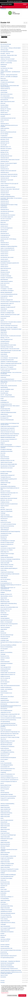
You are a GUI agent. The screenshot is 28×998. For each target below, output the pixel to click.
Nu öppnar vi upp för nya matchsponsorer (8, 368)
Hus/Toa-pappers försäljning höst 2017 (8, 928)
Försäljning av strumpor (5, 502)
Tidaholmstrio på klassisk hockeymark (8, 913)
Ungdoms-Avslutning (5, 286)
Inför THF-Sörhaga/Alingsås (6, 590)
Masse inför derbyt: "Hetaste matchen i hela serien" (10, 159)
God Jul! (2, 121)
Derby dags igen (4, 831)
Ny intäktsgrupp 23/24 (5, 402)
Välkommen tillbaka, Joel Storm (6, 596)
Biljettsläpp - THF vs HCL (5, 610)
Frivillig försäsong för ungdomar (7, 281)
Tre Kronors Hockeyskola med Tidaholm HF (9, 781)
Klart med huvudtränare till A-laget (7, 634)
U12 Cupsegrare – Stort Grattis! (6, 288)
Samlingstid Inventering (5, 341)
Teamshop (2, 659)
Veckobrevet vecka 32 (5, 220)
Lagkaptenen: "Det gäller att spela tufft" (8, 307)
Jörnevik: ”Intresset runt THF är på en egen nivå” (9, 183)
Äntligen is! (3, 442)
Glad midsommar (4, 90)
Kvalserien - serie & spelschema (6, 689)
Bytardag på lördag (4, 83)
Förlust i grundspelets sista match (7, 876)
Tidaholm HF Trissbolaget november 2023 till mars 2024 (11, 363)
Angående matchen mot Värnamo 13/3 (8, 674)
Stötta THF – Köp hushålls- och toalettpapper (9, 76)
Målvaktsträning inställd (5, 601)
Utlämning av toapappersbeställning (7, 803)
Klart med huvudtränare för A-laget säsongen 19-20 (10, 731)
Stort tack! (2, 761)
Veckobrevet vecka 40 (5, 178)
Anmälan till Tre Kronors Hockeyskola (8, 396)
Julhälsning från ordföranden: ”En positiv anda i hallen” (11, 350)
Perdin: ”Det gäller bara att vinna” (7, 339)
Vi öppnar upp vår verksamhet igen (7, 572)
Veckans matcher (4, 680)
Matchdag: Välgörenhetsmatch (6, 292)
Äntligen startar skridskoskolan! (7, 516)
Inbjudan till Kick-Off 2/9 (5, 787)
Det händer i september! (5, 944)
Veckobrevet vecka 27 (5, 242)
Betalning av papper (4, 473)
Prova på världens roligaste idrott (7, 216)
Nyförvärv (2, 650)
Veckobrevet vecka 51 (5, 123)
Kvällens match (3, 880)
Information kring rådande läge (6, 560)
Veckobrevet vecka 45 (5, 157)
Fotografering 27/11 (4, 904)
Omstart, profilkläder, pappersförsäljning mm (9, 568)
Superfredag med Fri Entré (5, 305)
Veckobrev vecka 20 (4, 266)
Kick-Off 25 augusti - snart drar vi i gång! (8, 716)
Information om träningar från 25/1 (7, 544)
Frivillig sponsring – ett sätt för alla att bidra (9, 385)
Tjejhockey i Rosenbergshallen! (6, 964)
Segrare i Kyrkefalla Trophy (6, 809)
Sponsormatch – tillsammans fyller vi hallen (9, 55)
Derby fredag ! (3, 902)
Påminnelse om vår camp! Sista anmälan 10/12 (9, 435)
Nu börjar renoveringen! (5, 458)
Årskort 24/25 (3, 222)
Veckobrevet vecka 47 (5, 150)
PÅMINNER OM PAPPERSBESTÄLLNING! (8, 437)
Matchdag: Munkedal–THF (6, 114)
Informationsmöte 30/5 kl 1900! (6, 948)
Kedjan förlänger (4, 484)
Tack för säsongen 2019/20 (6, 667)
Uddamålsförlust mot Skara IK (6, 911)
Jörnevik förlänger (4, 92)
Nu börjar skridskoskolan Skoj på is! (7, 379)
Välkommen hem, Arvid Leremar (6, 94)
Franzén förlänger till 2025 (5, 352)
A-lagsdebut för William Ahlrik (6, 917)
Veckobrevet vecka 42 (5, 168)
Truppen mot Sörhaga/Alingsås (6, 511)
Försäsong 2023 (4, 400)
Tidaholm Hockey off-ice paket (6, 462)
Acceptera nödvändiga (12, 995)
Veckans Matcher (4, 309)
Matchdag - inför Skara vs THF (6, 594)
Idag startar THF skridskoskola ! (7, 742)
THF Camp (2, 507)
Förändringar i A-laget (5, 640)
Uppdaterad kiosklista (5, 700)
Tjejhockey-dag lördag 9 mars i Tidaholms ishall (9, 733)
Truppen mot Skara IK (5, 505)
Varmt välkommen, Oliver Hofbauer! (7, 696)
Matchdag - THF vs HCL (5, 605)
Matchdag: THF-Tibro (4, 152)
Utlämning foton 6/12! (5, 755)
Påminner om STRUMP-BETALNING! (7, 419)
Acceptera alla (22, 995)
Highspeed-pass (4, 64)
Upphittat (2, 320)
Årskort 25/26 (3, 78)
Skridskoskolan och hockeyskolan (7, 931)
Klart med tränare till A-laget (6, 44)
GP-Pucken (3, 980)
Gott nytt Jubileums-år (5, 343)
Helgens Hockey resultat (5, 807)
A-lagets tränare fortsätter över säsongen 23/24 (9, 426)
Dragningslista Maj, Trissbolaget (7, 794)
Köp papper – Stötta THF (5, 53)
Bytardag (2, 240)
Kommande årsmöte (4, 535)
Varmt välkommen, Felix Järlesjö (7, 68)
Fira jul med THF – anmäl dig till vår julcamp (9, 60)
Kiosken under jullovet (5, 748)
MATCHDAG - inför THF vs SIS (6, 625)
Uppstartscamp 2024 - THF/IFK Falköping (8, 238)
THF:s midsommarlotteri (5, 95)
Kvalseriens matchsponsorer (6, 687)
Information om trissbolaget (6, 275)
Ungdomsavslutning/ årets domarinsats (8, 723)
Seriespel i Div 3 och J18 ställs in (7, 549)
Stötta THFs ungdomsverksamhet (7, 820)
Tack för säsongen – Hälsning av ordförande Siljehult (11, 47)
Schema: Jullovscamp (5, 119)
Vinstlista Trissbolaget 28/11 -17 (7, 865)
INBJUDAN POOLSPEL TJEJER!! (6, 744)
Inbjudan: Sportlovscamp (5, 57)
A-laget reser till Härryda (5, 833)
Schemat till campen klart (5, 316)
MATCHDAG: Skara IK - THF (6, 146)
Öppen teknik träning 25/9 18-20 (7, 620)
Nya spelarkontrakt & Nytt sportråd (7, 359)
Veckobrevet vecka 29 (5, 233)
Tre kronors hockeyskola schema (7, 775)
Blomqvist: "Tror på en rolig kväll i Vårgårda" (9, 163)
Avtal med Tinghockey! (5, 792)
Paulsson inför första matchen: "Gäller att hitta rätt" (10, 189)
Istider (2, 694)
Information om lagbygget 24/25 (7, 299)
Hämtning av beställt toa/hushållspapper (8, 874)
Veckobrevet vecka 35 (5, 202)
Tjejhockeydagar (4, 827)
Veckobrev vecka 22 (4, 259)
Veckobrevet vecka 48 (5, 141)
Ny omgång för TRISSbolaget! (6, 416)
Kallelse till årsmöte (4, 414)
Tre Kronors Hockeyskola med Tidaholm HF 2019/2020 (11, 717)
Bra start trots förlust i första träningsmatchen (9, 623)
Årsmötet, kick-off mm (5, 656)
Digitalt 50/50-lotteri (4, 80)
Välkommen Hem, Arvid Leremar (7, 467)
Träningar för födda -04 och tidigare (7, 553)
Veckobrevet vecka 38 (5, 190)
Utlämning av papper (4, 49)
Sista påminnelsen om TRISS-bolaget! (8, 466)
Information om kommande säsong (7, 525)
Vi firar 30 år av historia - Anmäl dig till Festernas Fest (10, 301)
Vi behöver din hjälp (4, 356)
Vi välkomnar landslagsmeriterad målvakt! (8, 412)
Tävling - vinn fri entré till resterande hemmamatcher (10, 685)
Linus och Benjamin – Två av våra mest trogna (9, 357)
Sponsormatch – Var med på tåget (7, 310)
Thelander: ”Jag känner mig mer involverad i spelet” (10, 314)
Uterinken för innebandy (5, 657)
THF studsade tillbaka (5, 898)
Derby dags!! (3, 847)
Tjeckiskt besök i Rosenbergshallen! (7, 963)
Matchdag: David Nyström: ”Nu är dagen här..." (9, 176)
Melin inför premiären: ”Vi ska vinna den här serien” (10, 348)
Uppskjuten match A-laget (5, 482)
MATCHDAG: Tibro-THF (5, 143)
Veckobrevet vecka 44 (5, 161)
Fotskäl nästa (3, 894)
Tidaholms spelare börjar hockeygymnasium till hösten (11, 970)
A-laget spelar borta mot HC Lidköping (8, 922)
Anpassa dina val (4, 992)
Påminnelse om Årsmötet (5, 636)
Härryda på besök (4, 822)
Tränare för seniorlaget (5, 946)
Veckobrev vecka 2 (4, 112)
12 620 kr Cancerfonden (5, 859)
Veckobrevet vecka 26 (5, 244)
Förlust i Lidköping (4, 918)
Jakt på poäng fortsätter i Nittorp (7, 905)
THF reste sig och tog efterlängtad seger (8, 834)
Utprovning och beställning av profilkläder (8, 645)
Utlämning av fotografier (5, 846)
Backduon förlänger (4, 480)
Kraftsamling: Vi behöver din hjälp (7, 346)
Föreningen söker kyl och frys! (6, 404)
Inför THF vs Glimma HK (5, 681)
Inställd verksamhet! (4, 575)
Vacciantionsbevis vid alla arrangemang (8, 486)
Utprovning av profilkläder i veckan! (7, 389)
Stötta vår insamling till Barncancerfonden (8, 131)
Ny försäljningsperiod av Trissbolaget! (8, 540)
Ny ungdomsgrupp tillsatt (5, 408)
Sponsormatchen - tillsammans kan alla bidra (9, 174)
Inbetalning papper (4, 698)
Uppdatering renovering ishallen (7, 451)
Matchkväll (3, 887)
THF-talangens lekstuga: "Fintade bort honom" (9, 968)
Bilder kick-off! (3, 935)
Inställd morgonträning (5, 128)
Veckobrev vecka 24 (4, 253)
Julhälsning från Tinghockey (6, 750)
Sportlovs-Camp (4, 333)
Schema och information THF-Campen (8, 431)
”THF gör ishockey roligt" (5, 370)
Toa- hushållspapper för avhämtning (7, 752)
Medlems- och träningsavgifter (6, 444)
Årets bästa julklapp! (4, 854)
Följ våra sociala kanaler (5, 661)
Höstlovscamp (3, 181)
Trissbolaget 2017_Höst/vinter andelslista (8, 870)
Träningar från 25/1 (4, 546)
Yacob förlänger (4, 538)
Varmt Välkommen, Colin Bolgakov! (7, 290)
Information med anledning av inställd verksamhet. (10, 573)
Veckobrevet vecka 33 (5, 213)
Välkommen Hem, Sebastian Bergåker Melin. (9, 464)
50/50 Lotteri (3, 103)
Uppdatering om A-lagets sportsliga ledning (9, 246)
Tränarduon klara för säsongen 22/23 (7, 475)
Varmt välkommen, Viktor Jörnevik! (7, 257)
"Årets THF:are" (3, 739)
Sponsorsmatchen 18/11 (5, 766)
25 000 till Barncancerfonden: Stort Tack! (8, 118)
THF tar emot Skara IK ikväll (6, 915)
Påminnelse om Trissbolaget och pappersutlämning (10, 559)
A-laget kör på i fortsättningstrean (7, 858)
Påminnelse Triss (4, 537)
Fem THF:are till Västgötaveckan (7, 227)
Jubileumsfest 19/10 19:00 (5, 712)
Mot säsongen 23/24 (4, 417)
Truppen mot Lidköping (5, 514)
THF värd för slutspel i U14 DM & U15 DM (8, 856)
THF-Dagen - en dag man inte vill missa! (8, 187)
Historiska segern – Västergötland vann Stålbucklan (10, 961)
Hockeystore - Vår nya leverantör (7, 277)
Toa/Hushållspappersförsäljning (7, 764)
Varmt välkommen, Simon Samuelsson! (8, 215)
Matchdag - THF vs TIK (5, 599)
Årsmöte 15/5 (5, 22)
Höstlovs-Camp (3, 570)
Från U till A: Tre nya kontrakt (6, 218)
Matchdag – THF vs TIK (5, 337)
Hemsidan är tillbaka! (4, 105)
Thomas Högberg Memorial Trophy (7, 97)
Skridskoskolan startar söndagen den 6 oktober (10, 702)
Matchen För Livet (4, 297)
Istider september (4, 708)
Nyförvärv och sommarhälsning (6, 652)
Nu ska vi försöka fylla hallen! (6, 763)
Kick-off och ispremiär (5, 788)
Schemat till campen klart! (5, 375)
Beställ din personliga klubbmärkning (8, 196)
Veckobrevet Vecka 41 (5, 172)
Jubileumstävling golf (5, 529)
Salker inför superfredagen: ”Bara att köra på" (9, 325)
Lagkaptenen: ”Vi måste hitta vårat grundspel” (9, 361)
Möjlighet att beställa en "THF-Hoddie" (8, 740)
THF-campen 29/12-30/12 (5, 496)
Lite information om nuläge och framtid (8, 548)
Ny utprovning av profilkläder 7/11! (7, 896)
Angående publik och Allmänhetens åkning (9, 603)
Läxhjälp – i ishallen (4, 70)
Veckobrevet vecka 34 (5, 209)
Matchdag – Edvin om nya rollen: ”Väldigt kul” (9, 327)
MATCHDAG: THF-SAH (5, 139)
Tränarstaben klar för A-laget (6, 533)
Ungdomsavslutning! (4, 799)
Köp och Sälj (3, 453)
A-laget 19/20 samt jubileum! (6, 729)
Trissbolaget (3, 513)
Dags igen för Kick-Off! (5, 940)
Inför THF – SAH (4, 383)
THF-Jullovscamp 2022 (5, 441)
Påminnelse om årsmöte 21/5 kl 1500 (7, 460)
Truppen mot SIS (4, 520)
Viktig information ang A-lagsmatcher (8, 428)
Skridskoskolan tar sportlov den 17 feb (8, 735)
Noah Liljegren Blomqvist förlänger (7, 51)
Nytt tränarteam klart (4, 99)
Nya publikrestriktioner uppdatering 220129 (9, 478)
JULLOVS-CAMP (4, 144)
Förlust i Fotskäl (4, 889)
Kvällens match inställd (5, 562)
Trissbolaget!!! (3, 924)
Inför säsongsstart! (4, 648)
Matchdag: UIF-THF (4, 166)
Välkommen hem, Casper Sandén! (7, 179)
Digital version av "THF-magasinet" (7, 367)
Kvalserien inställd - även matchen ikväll (8, 672)
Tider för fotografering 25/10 (6, 770)
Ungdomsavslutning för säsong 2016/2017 (9, 955)
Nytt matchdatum (4, 231)
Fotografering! (3, 772)
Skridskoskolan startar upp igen (7, 838)
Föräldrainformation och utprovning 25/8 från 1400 (10, 714)
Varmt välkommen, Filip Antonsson (7, 211)
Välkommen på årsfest (5, 46)
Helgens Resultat (4, 597)
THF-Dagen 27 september (5, 194)
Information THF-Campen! (5, 490)
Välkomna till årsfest (4, 107)
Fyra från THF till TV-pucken (6, 522)
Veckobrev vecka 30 (4, 229)
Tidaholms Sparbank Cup (5, 88)
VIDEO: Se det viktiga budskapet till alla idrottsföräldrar (11, 950)
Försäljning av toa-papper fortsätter (7, 863)
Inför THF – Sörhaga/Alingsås (6, 394)
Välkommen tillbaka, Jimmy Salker (7, 564)
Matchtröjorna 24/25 (4, 224)
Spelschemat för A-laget (5, 753)
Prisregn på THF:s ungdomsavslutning (8, 798)
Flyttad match (3, 130)
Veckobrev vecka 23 (4, 255)
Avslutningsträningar (4, 670)
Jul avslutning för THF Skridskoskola (7, 746)
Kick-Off (2, 783)
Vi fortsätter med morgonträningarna (7, 82)
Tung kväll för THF (4, 885)
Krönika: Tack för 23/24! (5, 283)
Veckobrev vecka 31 (4, 226)
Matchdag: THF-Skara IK (5, 165)
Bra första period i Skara (5, 882)
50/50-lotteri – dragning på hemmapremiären (9, 74)
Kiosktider (2, 933)
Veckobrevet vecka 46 (5, 154)
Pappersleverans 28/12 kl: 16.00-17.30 (8, 430)
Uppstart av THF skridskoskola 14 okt (8, 774)
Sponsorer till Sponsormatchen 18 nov (8, 768)
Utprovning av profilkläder (5, 939)
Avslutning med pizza (5, 805)
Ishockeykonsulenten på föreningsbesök (8, 757)
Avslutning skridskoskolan (6, 668)
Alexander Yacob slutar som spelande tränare (9, 503)
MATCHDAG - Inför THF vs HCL (6, 500)
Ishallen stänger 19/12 (5, 551)
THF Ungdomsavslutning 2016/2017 (7, 957)
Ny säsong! (3, 454)
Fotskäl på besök (4, 840)
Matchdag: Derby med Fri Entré (6, 155)
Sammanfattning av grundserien (7, 137)
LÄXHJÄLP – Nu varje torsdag (6, 62)
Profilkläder (3, 592)
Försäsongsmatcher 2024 (5, 235)
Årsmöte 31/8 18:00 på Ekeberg (6, 646)
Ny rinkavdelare (3, 893)
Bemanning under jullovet (5, 844)
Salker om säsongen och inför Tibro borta (8, 365)
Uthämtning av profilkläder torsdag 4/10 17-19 (9, 777)
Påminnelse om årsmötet (5, 272)
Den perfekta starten (4, 393)
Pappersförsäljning (4, 387)
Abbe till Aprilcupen (4, 279)
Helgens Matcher (4, 332)
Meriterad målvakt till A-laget (6, 785)
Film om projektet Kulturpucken (6, 710)
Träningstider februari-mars (6, 477)
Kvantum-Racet (3, 318)
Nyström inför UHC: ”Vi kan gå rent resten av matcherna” (11, 321)
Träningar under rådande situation (7, 557)
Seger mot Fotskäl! (4, 975)
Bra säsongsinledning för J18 (6, 583)
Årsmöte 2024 (3, 285)
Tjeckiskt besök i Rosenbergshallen (7, 966)
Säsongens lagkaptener (5, 618)
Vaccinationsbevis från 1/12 (6, 494)
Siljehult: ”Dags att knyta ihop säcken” (8, 101)
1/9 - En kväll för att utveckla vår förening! (8, 524)
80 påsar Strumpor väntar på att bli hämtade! (9, 498)
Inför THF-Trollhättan (4, 133)
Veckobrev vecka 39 (4, 185)
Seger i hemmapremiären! (5, 926)
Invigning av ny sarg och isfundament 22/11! (9, 439)
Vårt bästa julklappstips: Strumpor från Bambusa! (10, 433)
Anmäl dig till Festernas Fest (6, 323)
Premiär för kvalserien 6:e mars (6, 692)
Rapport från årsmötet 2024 (6, 268)
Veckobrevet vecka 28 (5, 237)
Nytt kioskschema (4, 207)
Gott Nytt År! (3, 116)
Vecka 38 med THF (4, 518)
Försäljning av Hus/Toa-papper (6, 909)
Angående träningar (4, 555)
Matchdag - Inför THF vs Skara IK (7, 566)
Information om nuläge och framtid (7, 542)
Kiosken (2, 398)
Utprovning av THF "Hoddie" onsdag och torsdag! (10, 737)
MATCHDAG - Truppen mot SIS (6, 509)
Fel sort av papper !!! (4, 759)
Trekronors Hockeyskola (5, 627)
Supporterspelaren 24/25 (5, 261)
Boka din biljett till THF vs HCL (6, 609)
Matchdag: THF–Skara (5, 110)
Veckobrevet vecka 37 (5, 192)
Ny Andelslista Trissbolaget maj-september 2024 (10, 262)
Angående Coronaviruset (5, 676)
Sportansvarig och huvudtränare (7, 663)
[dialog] (14, 990)
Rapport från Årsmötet (5, 456)
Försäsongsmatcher (4, 638)
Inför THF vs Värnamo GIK (5, 678)
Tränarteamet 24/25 (4, 270)
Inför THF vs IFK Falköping (5, 579)
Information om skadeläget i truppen (7, 312)
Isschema (2, 631)
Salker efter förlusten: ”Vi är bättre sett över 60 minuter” (11, 335)
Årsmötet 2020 (3, 632)
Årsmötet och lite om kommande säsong (8, 719)
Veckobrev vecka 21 (4, 264)
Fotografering (3, 66)
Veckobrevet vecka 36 (5, 201)
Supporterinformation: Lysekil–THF (7, 303)
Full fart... (2, 818)
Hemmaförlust (3, 976)
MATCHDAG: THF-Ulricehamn (6, 148)
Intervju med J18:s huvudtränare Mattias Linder (9, 607)
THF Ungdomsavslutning (5, 721)
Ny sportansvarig (4, 952)
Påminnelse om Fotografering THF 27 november (9, 869)
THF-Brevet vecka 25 (4, 251)
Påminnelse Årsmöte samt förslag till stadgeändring (10, 531)
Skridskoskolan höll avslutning (6, 812)
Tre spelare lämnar (4, 135)
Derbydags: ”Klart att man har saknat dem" (8, 170)
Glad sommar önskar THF (5, 410)
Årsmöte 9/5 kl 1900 (4, 953)
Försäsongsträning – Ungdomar (7, 296)
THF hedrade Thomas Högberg (6, 878)
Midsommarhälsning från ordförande (7, 250)
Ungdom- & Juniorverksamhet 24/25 (7, 248)
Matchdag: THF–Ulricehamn (6, 108)
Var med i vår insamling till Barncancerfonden (9, 294)
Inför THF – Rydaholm (5, 391)
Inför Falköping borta (4, 614)
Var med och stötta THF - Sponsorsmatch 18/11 (9, 779)
